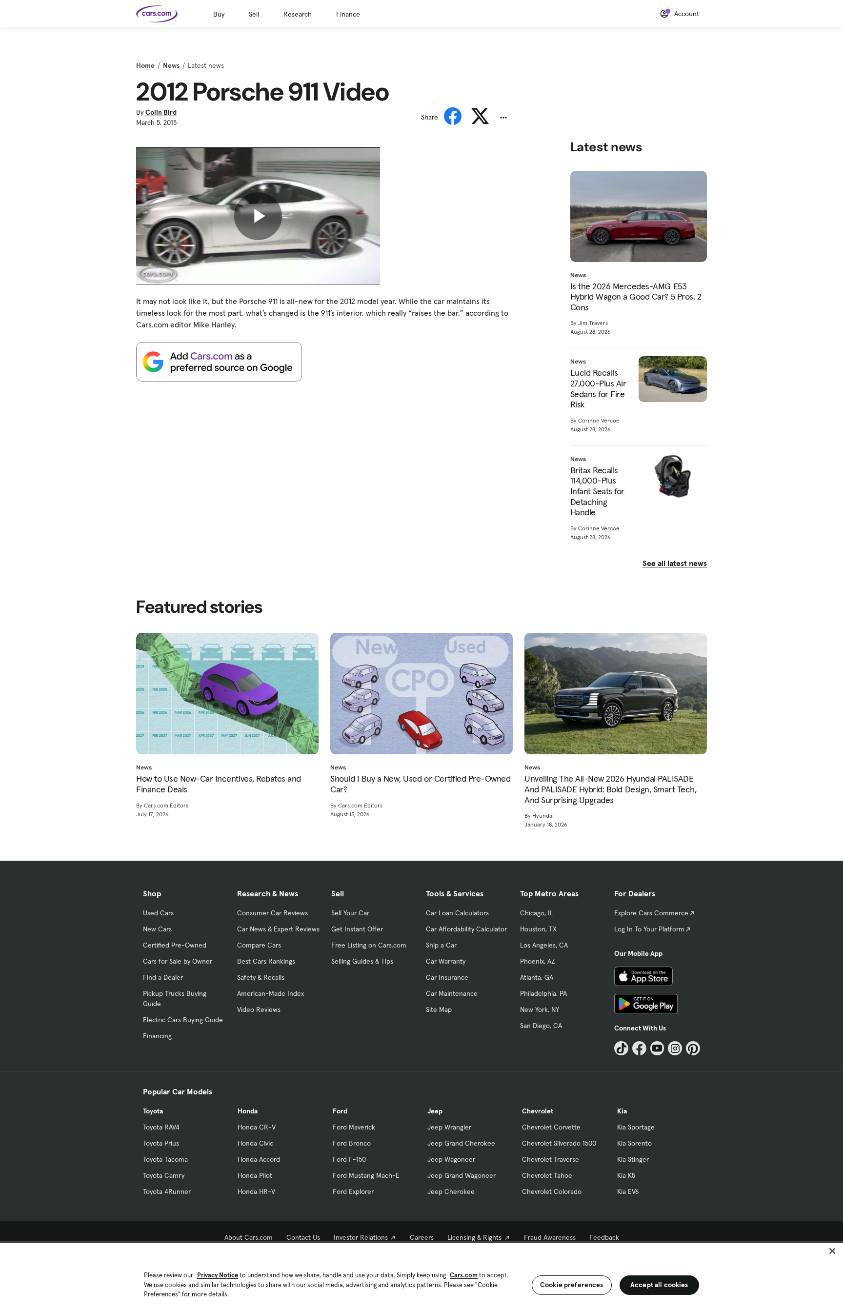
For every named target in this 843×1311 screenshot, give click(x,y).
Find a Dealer (163, 977)
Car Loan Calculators (457, 912)
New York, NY (539, 1009)
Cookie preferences (571, 1284)
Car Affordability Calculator (466, 929)
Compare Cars (259, 945)
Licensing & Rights (474, 1237)
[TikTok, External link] (621, 1048)
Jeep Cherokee (451, 1191)
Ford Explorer (353, 1191)
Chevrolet (537, 1111)
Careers (422, 1237)
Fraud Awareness (550, 1237)
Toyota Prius (161, 1143)
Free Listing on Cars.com (368, 945)
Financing (157, 1035)
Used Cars (158, 912)
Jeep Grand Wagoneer (461, 1175)
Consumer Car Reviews (272, 912)
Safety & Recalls (260, 977)
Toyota (153, 1111)
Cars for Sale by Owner (177, 961)
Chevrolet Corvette (551, 1127)
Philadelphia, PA (543, 993)
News (171, 65)
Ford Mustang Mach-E (366, 1175)
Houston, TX (538, 929)
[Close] (832, 1251)
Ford (340, 1111)
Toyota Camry (163, 1175)
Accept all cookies (659, 1284)
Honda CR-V (257, 1127)
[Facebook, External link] (639, 1048)
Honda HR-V (256, 1191)
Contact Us (303, 1237)
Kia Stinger (633, 1159)
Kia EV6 (628, 1191)
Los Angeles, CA (544, 945)
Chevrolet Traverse (550, 1159)
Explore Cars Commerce (651, 912)
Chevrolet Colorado (552, 1191)
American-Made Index (270, 993)
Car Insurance (447, 977)
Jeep (434, 1111)
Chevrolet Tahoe (547, 1175)
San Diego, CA (541, 1025)
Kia (622, 1111)
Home (145, 65)
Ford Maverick (354, 1127)
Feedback (604, 1237)
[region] (421, 1276)
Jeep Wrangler (449, 1127)
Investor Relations (361, 1237)
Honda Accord (259, 1159)
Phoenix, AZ (537, 961)
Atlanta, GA (536, 977)
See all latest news (674, 563)
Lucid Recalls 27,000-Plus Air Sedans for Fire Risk (598, 388)
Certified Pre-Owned (174, 945)
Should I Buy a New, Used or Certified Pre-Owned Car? (420, 783)
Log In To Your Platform (649, 929)
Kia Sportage (636, 1127)
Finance (348, 14)
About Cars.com (248, 1237)
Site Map (439, 1009)
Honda (248, 1111)
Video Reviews (259, 1009)
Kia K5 (626, 1175)
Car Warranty (445, 961)
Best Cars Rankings (266, 961)
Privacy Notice (217, 1275)
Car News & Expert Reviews (278, 929)
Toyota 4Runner (167, 1191)
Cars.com (464, 1275)
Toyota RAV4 (161, 1127)
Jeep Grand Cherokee (461, 1143)
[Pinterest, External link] (693, 1048)
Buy (218, 14)
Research (297, 14)
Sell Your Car (350, 912)
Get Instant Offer (357, 929)
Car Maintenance (452, 993)
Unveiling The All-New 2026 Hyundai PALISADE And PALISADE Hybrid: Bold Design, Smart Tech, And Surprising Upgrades (610, 789)
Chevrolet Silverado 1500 (559, 1143)
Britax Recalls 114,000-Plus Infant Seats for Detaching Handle (597, 491)
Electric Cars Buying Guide (183, 1019)
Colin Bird (161, 112)
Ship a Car (441, 945)
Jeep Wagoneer (451, 1159)
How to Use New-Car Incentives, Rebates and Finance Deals (218, 783)
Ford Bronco (352, 1143)
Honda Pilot (255, 1175)
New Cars (157, 929)
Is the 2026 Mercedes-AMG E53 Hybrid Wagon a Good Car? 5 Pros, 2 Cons (636, 297)
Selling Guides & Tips (362, 961)
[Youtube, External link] (657, 1048)
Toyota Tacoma (165, 1159)
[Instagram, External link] (675, 1048)
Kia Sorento (634, 1143)
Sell (254, 14)
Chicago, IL (536, 912)
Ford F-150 (349, 1159)
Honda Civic (255, 1143)
